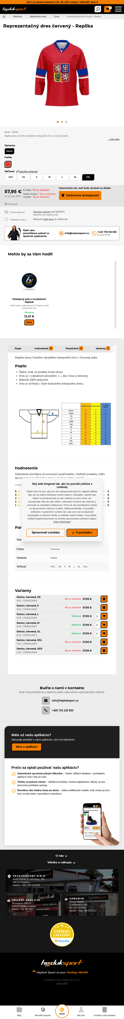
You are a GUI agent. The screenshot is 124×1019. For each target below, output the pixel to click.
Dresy (56, 16)
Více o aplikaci (26, 746)
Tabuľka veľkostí (28, 171)
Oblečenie (17, 16)
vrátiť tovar (48, 219)
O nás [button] (60, 855)
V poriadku (83, 532)
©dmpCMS (62, 983)
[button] (58, 122)
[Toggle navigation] (98, 9)
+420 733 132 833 (62, 710)
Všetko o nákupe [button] (59, 862)
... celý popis (113, 139)
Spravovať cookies (46, 532)
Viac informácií (62, 522)
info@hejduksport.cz (65, 700)
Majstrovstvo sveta (38, 16)
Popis (18, 348)
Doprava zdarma (41, 211)
